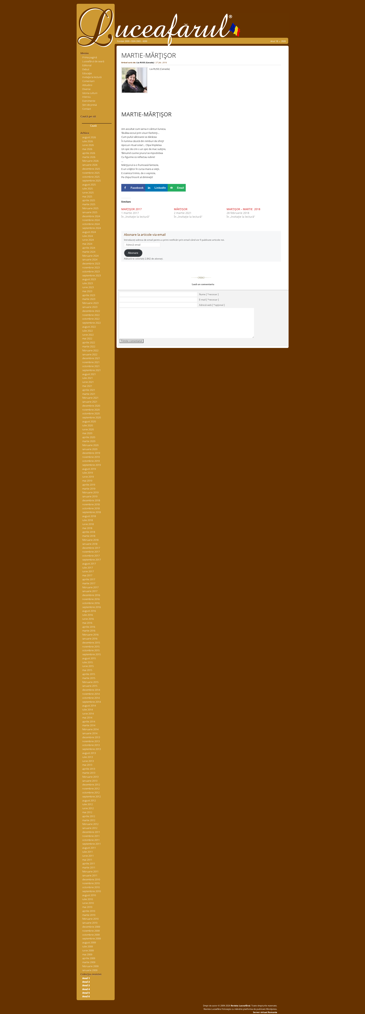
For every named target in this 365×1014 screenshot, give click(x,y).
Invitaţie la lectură (92, 77)
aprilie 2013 (88, 768)
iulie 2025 (87, 188)
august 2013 (89, 753)
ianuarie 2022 (89, 354)
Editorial (86, 65)
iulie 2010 (87, 899)
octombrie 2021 (91, 366)
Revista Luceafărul (240, 1005)
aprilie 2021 (88, 390)
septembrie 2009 (91, 938)
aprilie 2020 (88, 437)
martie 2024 (88, 251)
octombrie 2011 (91, 840)
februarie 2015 (90, 682)
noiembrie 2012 (91, 788)
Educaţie (87, 73)
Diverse (86, 89)
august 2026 (89, 137)
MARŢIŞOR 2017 (131, 209)
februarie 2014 (90, 729)
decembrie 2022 (91, 311)
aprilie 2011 (88, 863)
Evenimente (88, 101)
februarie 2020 (90, 445)
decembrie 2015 (91, 642)
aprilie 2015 (88, 674)
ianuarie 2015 (89, 686)
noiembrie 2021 (91, 362)
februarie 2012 (90, 824)
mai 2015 (87, 670)
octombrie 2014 (91, 697)
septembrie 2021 (91, 370)
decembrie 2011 (91, 832)
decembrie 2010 (91, 879)
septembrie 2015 (91, 654)
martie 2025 (88, 204)
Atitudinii (87, 85)
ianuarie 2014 (89, 733)
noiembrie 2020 (91, 409)
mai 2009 (87, 954)
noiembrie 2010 (91, 883)
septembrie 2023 (91, 275)
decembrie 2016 (91, 595)
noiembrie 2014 (91, 693)
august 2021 (89, 374)
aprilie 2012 (88, 816)
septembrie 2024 (91, 228)
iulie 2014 (87, 709)
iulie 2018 (87, 520)
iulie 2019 (87, 472)
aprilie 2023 (88, 295)
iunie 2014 (88, 713)
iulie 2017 (87, 567)
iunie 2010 (88, 903)
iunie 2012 (88, 808)
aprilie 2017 (88, 579)
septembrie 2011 (91, 843)
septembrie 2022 (91, 322)
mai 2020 (87, 433)
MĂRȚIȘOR (180, 209)
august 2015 (89, 658)
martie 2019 (88, 488)
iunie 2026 (88, 145)
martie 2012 (88, 820)
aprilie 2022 (88, 342)
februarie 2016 (90, 634)
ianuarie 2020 (89, 449)
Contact (86, 108)
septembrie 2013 (91, 749)
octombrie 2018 (91, 508)
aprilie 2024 (88, 247)
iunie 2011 (88, 855)
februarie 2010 (90, 918)
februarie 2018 (90, 540)
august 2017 (89, 563)
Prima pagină (89, 57)
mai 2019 (87, 480)
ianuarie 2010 (89, 922)
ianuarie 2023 (89, 307)
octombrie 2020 (91, 413)
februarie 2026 (90, 160)
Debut (85, 69)
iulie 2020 (87, 425)
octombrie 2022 (91, 318)
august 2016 (89, 611)
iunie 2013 (88, 761)
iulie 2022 (87, 330)
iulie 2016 (87, 615)
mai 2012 (87, 812)
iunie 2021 (88, 382)
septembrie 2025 (91, 180)
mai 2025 (87, 196)
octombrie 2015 (91, 650)
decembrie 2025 (91, 168)
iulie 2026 (87, 141)
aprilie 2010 (88, 911)
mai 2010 (87, 907)
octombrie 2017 (91, 555)
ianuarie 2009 (89, 970)
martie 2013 (88, 772)
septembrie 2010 (91, 891)
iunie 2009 (88, 950)
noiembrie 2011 (91, 836)
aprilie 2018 (88, 532)
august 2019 (89, 469)
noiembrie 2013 (91, 741)
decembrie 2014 (91, 690)
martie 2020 (88, 441)
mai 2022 (87, 338)
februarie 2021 (90, 397)
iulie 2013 (87, 757)
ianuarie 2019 (89, 496)
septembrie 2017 (91, 559)
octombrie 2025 (91, 176)
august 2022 (89, 326)
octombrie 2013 (91, 745)
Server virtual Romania (265, 1012)
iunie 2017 (88, 571)
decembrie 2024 (91, 216)
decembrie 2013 (91, 737)
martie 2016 (88, 630)
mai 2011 (87, 859)
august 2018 (89, 516)
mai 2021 (87, 386)
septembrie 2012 (91, 796)
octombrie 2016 (91, 603)
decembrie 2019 (91, 453)
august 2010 (89, 895)
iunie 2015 (88, 666)
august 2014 (89, 705)
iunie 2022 (88, 334)
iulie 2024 (87, 236)
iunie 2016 (88, 619)
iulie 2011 (87, 851)
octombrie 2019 (91, 461)
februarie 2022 (90, 350)
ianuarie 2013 (89, 780)
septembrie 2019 (91, 465)
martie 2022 (88, 346)
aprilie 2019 (88, 484)
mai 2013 (87, 764)
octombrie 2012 (91, 792)
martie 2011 (88, 867)
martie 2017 (88, 583)
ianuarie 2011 (89, 875)
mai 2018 (87, 528)
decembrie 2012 (91, 784)
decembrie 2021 (91, 358)
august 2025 (89, 184)
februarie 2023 (90, 303)
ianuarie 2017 (89, 591)
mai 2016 (87, 622)
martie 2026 (88, 157)
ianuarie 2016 (89, 638)
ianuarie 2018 (89, 544)
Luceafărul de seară (93, 61)
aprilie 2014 (88, 721)
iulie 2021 (87, 378)
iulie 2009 (87, 946)
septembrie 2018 (91, 512)
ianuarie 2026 (89, 164)
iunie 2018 (88, 524)
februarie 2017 (90, 587)
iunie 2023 (88, 287)
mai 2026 (87, 149)
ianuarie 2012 (89, 828)
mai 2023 (87, 291)
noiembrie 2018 (91, 504)
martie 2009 (88, 962)
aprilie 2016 (88, 626)
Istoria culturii (89, 93)
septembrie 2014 (91, 701)
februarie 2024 (90, 255)
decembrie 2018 (91, 500)
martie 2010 (88, 915)
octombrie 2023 (91, 271)
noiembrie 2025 (91, 172)
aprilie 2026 (88, 153)
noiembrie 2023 (91, 267)
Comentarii (88, 81)
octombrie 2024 (91, 224)
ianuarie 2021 (89, 401)
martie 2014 (88, 725)
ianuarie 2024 (89, 259)
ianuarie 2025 (89, 212)
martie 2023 (88, 299)
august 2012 (89, 800)
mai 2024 (87, 243)
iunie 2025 (88, 192)
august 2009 (89, 942)
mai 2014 (87, 717)
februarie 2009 (90, 966)
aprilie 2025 (88, 200)
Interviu (86, 97)
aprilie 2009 (88, 958)
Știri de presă (89, 104)
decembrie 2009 (91, 926)
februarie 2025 (90, 208)
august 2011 (89, 847)
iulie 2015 (87, 662)
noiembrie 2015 (91, 646)
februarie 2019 (90, 492)
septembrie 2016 (91, 607)
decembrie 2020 (91, 405)
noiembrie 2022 (91, 315)
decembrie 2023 (91, 263)
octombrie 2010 (91, 887)
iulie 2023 (87, 283)
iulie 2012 (87, 804)
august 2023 (89, 279)
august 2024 (89, 232)
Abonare (133, 253)
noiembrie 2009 (91, 930)
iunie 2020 (88, 429)
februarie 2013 (90, 776)
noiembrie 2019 (91, 457)
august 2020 (89, 421)
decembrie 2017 (91, 548)
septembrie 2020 (91, 417)
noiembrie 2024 (91, 220)
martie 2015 (88, 678)
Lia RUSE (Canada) (145, 62)
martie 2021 (88, 394)
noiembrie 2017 (91, 551)
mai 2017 (87, 575)
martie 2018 (88, 536)
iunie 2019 (88, 476)
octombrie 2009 (91, 934)
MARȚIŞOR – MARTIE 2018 (243, 209)
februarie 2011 (90, 871)
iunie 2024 (88, 239)
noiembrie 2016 (91, 599)
